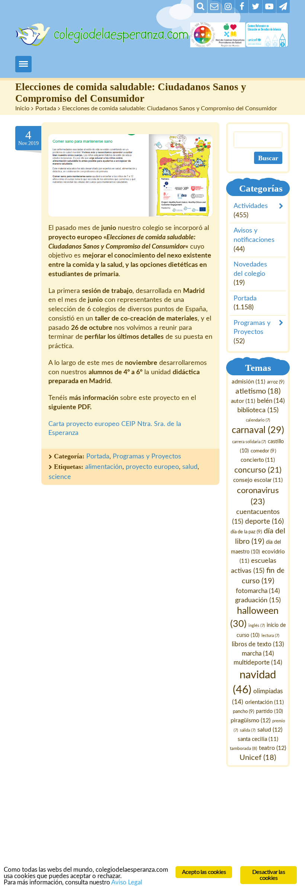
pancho (243, 711)
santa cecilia (258, 739)
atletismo (258, 391)
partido (269, 711)
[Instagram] (228, 6)
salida (248, 730)
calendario (258, 420)
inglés (256, 626)
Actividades (251, 206)
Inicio (22, 108)
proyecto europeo (152, 467)
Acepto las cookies (204, 872)
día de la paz (246, 532)
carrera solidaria (249, 442)
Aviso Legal (126, 882)
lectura (270, 636)
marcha (258, 653)
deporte (264, 521)
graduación (258, 600)
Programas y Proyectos (147, 456)
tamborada (243, 749)
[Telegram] (283, 6)
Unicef (258, 758)
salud (190, 467)
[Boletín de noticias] (214, 6)
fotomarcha (258, 591)
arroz (275, 382)
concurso (258, 470)
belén (271, 401)
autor (243, 401)
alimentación (103, 467)
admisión (248, 382)
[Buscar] (200, 6)
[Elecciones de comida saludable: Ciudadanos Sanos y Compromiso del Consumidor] (130, 175)
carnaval (258, 430)
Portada (45, 108)
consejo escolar (258, 480)
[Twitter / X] (255, 6)
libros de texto (258, 644)
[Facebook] (241, 6)
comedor (263, 451)
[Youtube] (269, 6)
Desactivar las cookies (268, 875)
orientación (264, 702)
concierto (258, 460)
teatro (272, 748)
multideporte (258, 663)
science (60, 477)
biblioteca (258, 410)
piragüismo (251, 721)
